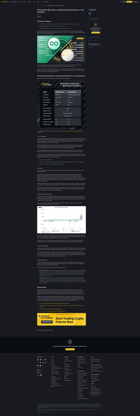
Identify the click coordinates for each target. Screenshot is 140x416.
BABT (65, 376)
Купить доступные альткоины (83, 398)
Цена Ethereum (80, 378)
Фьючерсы (29, 1)
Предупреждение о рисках (56, 378)
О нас (52, 359)
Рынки (19, 1)
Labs (78, 365)
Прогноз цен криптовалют (82, 380)
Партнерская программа (95, 359)
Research (66, 378)
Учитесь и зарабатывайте (82, 373)
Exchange (66, 359)
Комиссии (92, 383)
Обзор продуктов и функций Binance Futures (53, 308)
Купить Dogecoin (81, 395)
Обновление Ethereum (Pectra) (83, 388)
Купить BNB (80, 391)
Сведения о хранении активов (96, 371)
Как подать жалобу (94, 395)
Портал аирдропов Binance (96, 390)
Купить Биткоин (80, 389)
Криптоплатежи (67, 364)
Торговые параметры (94, 388)
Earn (34, 1)
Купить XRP (80, 393)
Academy (66, 368)
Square (38, 1)
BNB (91, 362)
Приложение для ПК (55, 383)
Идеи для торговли (94, 369)
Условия (52, 369)
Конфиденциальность (55, 371)
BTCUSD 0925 (40, 155)
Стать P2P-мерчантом (81, 359)
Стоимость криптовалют (82, 375)
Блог (52, 375)
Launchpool (66, 371)
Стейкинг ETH (67, 375)
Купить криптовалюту (13, 1)
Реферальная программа (95, 361)
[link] (38, 5)
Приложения (53, 382)
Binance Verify (93, 386)
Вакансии (53, 361)
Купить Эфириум (81, 396)
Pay (65, 362)
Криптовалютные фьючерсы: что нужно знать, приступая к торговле (55, 303)
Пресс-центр (53, 366)
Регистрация (129, 1)
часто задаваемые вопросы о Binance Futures (56, 311)
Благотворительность (68, 380)
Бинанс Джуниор (67, 366)
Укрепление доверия (55, 373)
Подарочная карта (68, 369)
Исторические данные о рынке (96, 367)
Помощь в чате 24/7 (94, 376)
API (91, 385)
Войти (124, 1)
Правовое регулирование (56, 368)
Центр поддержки (94, 378)
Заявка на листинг (81, 361)
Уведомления (53, 380)
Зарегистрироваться (95, 32)
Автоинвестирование (68, 373)
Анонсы (52, 362)
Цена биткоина (80, 376)
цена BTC (46, 253)
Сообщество (53, 376)
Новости (52, 364)
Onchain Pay (80, 367)
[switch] (40, 375)
